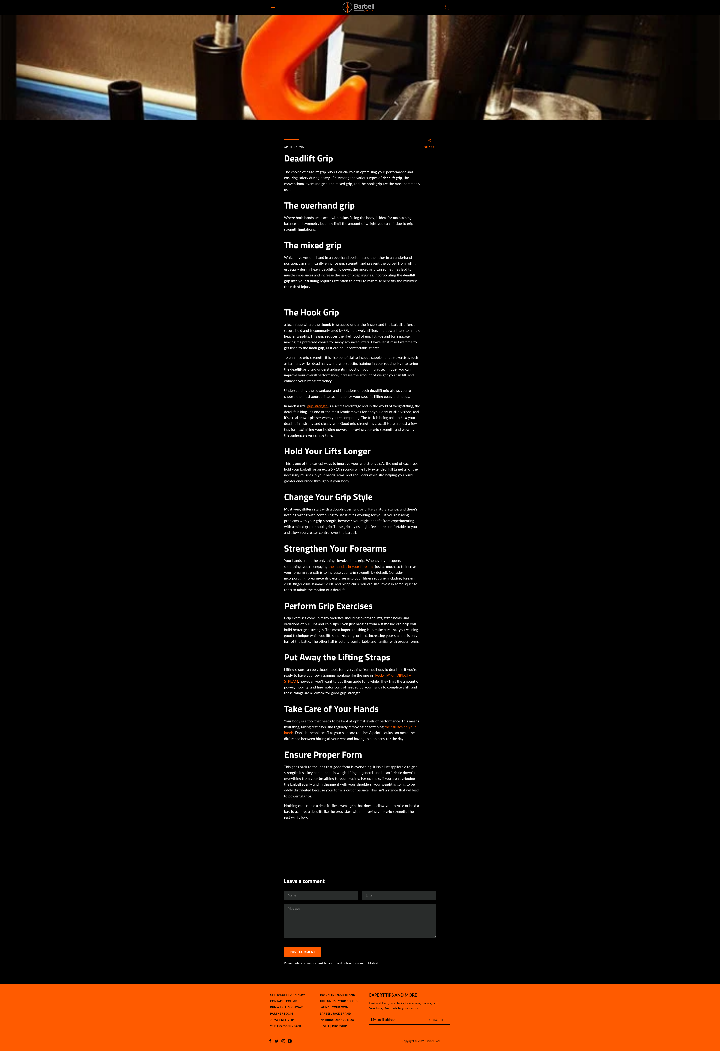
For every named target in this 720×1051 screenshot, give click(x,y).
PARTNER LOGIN (281, 1013)
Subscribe (437, 1020)
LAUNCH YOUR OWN (334, 1007)
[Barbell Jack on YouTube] (290, 1040)
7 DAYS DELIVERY (282, 1019)
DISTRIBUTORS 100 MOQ (337, 1019)
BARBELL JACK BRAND (335, 1013)
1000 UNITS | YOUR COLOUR (339, 1001)
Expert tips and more (393, 995)
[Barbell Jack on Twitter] (277, 1040)
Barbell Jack (433, 1041)
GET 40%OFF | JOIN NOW (287, 994)
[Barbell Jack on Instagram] (283, 1040)
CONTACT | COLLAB (283, 1001)
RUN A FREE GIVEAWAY (286, 1007)
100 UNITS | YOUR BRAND (337, 994)
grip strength (317, 406)
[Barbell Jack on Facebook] (270, 1040)
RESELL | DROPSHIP (333, 1026)
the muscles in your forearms (351, 566)
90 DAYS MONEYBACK (285, 1026)
